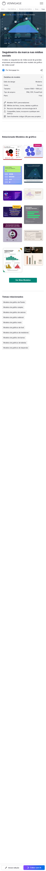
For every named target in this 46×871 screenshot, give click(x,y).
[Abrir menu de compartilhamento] (41, 70)
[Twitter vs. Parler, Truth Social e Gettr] (12, 152)
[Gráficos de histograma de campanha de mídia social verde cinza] (33, 214)
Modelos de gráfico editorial (13, 317)
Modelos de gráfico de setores (14, 312)
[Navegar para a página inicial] (11, 3)
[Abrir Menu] (41, 3)
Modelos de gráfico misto (12, 322)
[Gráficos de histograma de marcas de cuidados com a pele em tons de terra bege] (33, 256)
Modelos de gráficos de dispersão (15, 348)
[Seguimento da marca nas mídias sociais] (33, 173)
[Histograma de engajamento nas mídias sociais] (12, 260)
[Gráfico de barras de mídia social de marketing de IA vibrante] (12, 195)
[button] (12, 867)
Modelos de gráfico (25, 9)
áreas (37, 9)
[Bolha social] (33, 151)
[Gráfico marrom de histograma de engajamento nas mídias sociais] (33, 194)
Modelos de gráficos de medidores (16, 332)
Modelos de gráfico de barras (14, 338)
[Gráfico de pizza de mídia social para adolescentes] (12, 232)
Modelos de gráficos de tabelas (14, 343)
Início (3, 9)
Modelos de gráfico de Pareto (14, 302)
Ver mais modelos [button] (23, 280)
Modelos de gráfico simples (13, 307)
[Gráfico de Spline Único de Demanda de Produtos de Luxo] (33, 235)
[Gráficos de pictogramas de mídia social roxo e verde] (12, 175)
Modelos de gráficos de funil (13, 327)
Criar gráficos (12, 9)
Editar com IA (35, 868)
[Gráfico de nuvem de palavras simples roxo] (12, 212)
